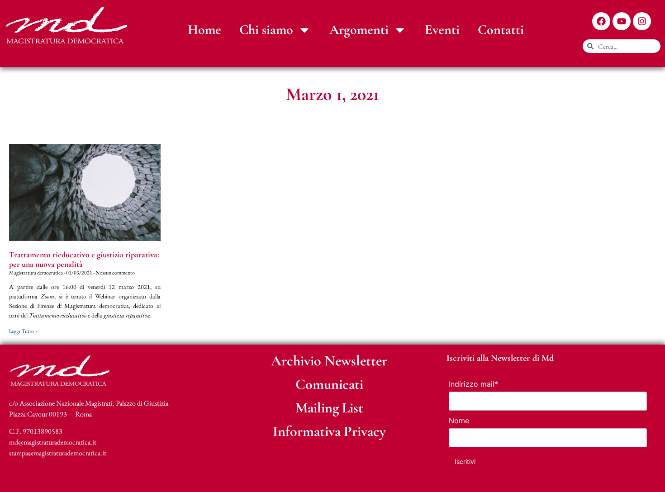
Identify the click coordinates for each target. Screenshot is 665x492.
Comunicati (329, 384)
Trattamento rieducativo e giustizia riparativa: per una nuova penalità (84, 260)
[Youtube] (622, 21)
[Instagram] (642, 21)
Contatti (501, 29)
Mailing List (329, 407)
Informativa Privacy (329, 431)
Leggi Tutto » (23, 331)
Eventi (442, 29)
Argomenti (359, 29)
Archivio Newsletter (329, 360)
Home (204, 29)
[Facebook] (601, 21)
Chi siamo (266, 29)
